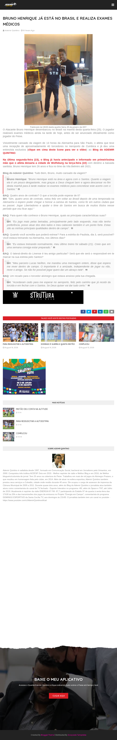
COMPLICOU (84, 344)
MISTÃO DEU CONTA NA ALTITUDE (32, 409)
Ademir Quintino (12, 30)
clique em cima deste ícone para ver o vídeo (57, 149)
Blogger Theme (47, 735)
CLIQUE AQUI (59, 695)
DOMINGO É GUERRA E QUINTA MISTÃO (58, 344)
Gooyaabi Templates (77, 735)
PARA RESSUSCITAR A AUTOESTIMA (18, 344)
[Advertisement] (24, 525)
